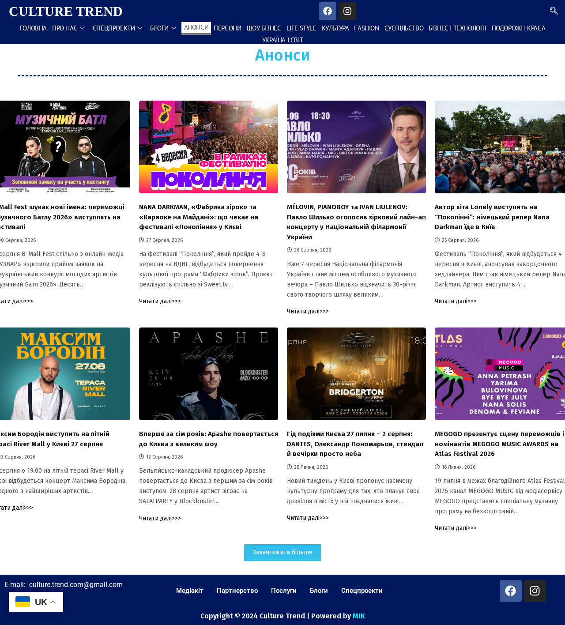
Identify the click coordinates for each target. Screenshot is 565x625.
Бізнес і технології (457, 28)
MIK (359, 616)
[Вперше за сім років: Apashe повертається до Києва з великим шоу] (208, 374)
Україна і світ (282, 40)
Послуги (284, 591)
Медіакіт (189, 591)
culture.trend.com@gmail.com (76, 584)
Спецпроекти (114, 28)
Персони (227, 28)
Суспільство (404, 28)
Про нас (64, 28)
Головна (33, 28)
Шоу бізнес (264, 28)
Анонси (196, 27)
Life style (301, 28)
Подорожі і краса (519, 28)
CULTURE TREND (66, 11)
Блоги (159, 28)
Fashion (366, 28)
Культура (335, 28)
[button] (554, 11)
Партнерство (237, 591)
